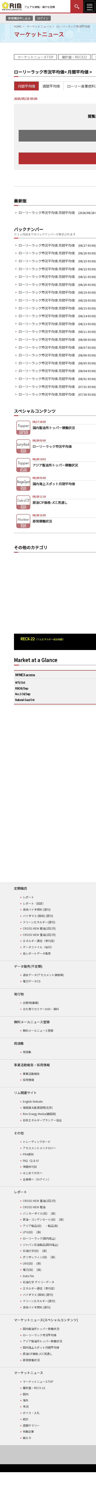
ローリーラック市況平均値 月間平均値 (47, 212)
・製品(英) (51, 1226)
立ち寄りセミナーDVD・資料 (41, 1009)
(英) (53, 1213)
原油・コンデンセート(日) (39, 1219)
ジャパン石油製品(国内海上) (40, 1245)
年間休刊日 (30, 1167)
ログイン (42, 18)
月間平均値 (26, 86)
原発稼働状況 (31, 1360)
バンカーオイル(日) (35, 1213)
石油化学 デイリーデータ (38, 1282)
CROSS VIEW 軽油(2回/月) (39, 928)
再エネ (27, 1438)
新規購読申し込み (19, 18)
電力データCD (32, 981)
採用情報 (28, 1080)
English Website (33, 1101)
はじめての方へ (32, 1173)
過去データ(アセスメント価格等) (43, 975)
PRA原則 (28, 1154)
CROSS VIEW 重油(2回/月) (39, 935)
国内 (25, 1394)
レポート (28, 897)
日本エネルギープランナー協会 (42, 1120)
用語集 (27, 1052)
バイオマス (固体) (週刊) (38, 916)
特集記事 (28, 1431)
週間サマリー (31, 1425)
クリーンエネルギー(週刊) (39, 922)
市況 (25, 1406)
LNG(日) (28, 1263)
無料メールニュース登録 (38, 1030)
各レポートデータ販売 (37, 953)
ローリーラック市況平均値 (39, 1335)
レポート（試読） (34, 903)
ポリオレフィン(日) (35, 1257)
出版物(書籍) (31, 1003)
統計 (25, 1419)
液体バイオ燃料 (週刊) (37, 909)
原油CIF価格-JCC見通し (37, 1354)
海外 (25, 1400)
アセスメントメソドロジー (39, 1148)
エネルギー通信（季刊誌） (39, 941)
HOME (18, 26)
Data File (28, 1276)
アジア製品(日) (32, 1226)
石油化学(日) (31, 1251)
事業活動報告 (31, 1074)
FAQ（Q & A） (32, 1160)
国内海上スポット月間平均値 (41, 1347)
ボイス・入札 (31, 1413)
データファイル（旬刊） (38, 947)
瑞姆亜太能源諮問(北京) (38, 1107)
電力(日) (28, 1270)
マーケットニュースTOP (35, 57)
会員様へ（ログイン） (37, 1179)
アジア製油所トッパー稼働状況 (42, 1341)
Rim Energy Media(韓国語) (39, 1114)
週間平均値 (51, 86)
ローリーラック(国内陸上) (39, 1238)
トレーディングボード (37, 1142)
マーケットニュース (39, 26)
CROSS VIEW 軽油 (34, 1207)
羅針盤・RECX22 (74, 57)
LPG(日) (28, 1232)
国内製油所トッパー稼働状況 (41, 1329)
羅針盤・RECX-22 (34, 1388)
